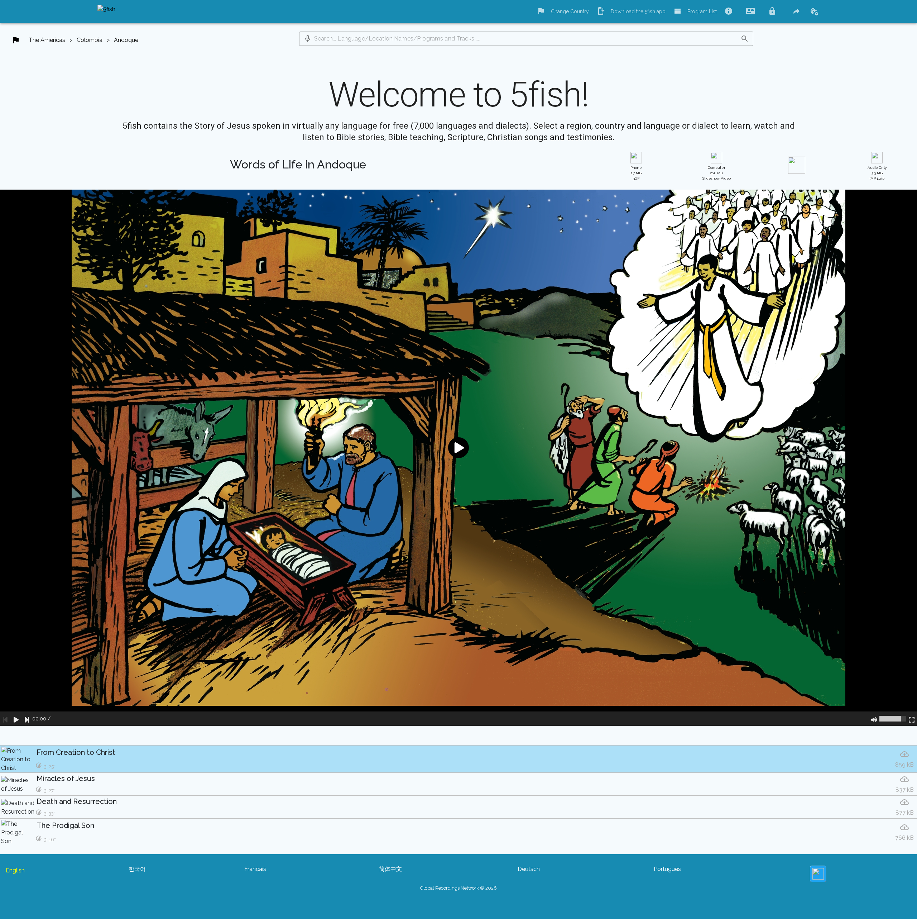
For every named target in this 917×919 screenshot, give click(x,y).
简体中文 (390, 869)
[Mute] (874, 718)
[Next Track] (26, 718)
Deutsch (529, 869)
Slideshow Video (716, 173)
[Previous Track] (5, 718)
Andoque (126, 40)
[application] (458, 458)
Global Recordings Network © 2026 (458, 888)
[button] (307, 38)
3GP (636, 173)
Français (255, 869)
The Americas (47, 40)
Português (667, 869)
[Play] (16, 718)
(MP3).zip (877, 173)
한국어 (137, 869)
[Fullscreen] (911, 718)
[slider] (892, 719)
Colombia (89, 40)
